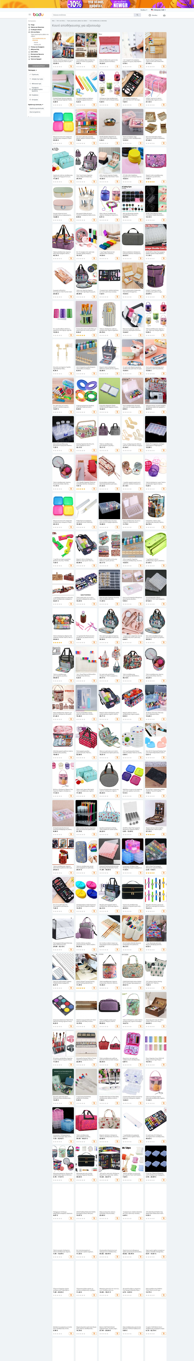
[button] (29, 14)
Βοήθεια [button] (143, 10)
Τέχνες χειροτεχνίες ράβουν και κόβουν (40, 35)
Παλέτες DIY (37, 44)
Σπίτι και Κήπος (61, 20)
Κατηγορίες (32, 21)
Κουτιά (36, 42)
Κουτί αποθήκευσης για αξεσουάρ (39, 39)
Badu (53, 20)
